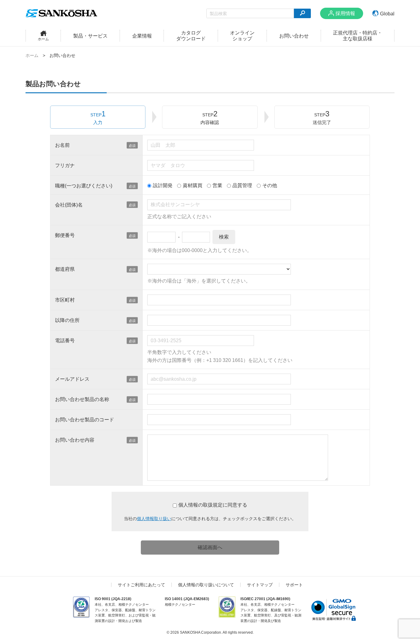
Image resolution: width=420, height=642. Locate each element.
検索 (224, 236)
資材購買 (192, 185)
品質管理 (242, 185)
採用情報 (345, 13)
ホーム (32, 55)
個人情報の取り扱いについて (206, 585)
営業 (217, 185)
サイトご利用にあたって (141, 585)
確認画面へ (210, 547)
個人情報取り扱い (154, 518)
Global (387, 13)
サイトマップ (260, 585)
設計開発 (162, 185)
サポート (294, 585)
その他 (269, 185)
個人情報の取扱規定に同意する (212, 505)
